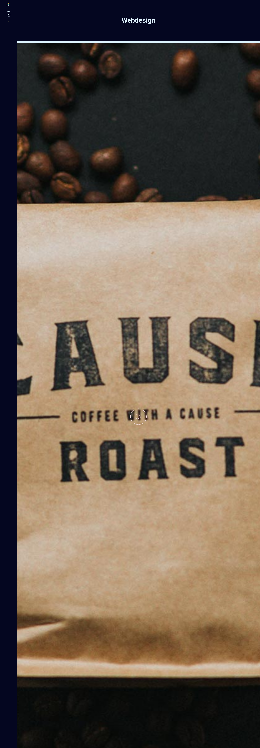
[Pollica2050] (8, 5)
